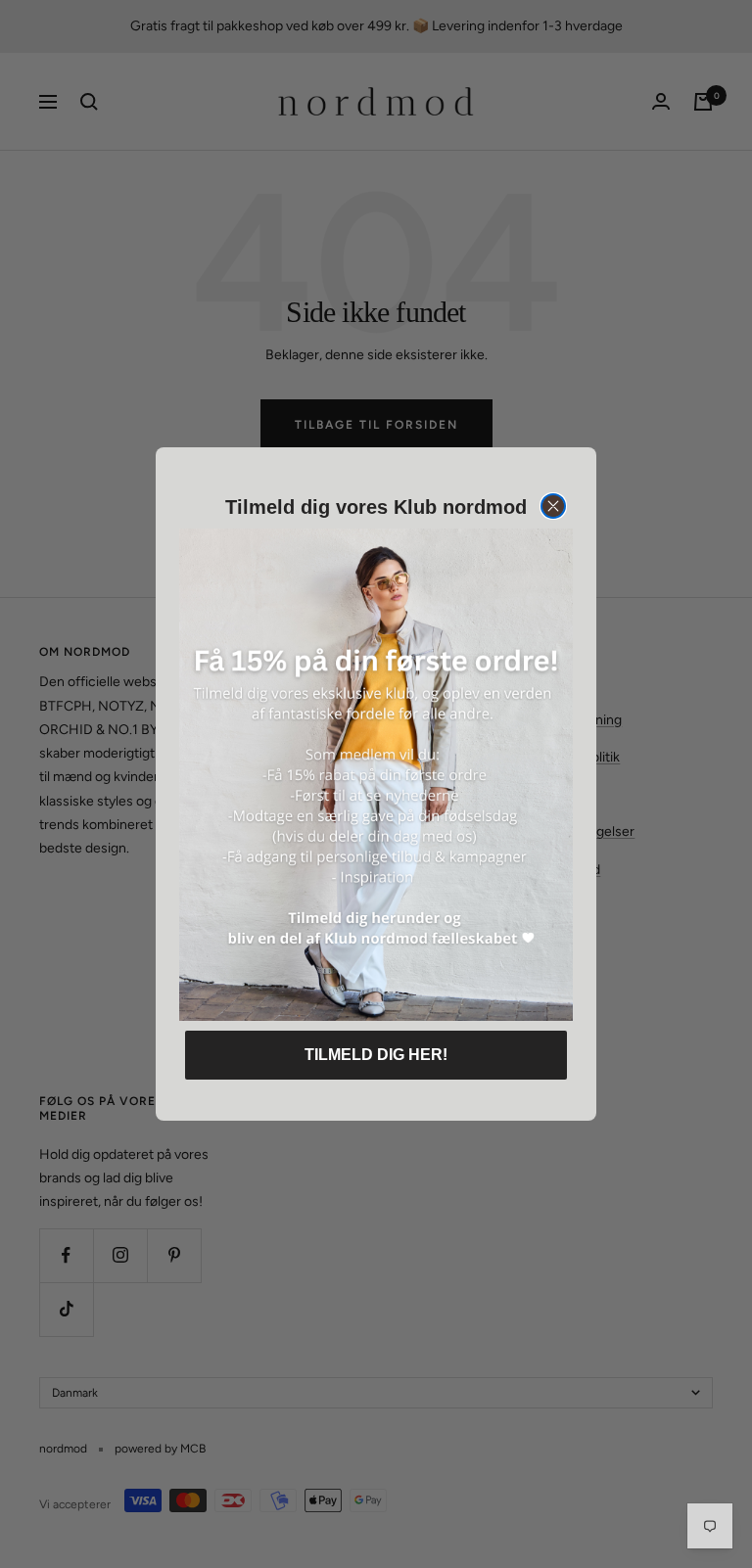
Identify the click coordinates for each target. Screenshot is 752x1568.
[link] (376, 775)
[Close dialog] (553, 506)
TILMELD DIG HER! (376, 1054)
